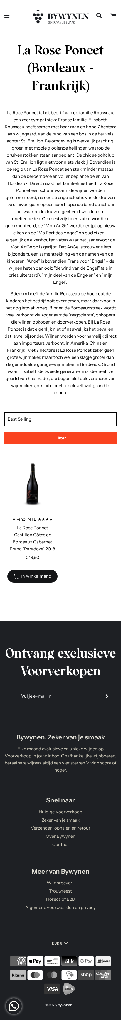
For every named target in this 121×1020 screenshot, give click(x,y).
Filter (61, 438)
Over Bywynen (60, 836)
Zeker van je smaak (61, 820)
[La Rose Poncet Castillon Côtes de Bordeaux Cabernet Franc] (32, 485)
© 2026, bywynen (58, 1005)
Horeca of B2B (60, 899)
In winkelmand (36, 576)
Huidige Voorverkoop (60, 812)
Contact (60, 844)
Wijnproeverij (61, 882)
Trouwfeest (60, 891)
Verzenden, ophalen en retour (60, 828)
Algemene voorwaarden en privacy (60, 907)
